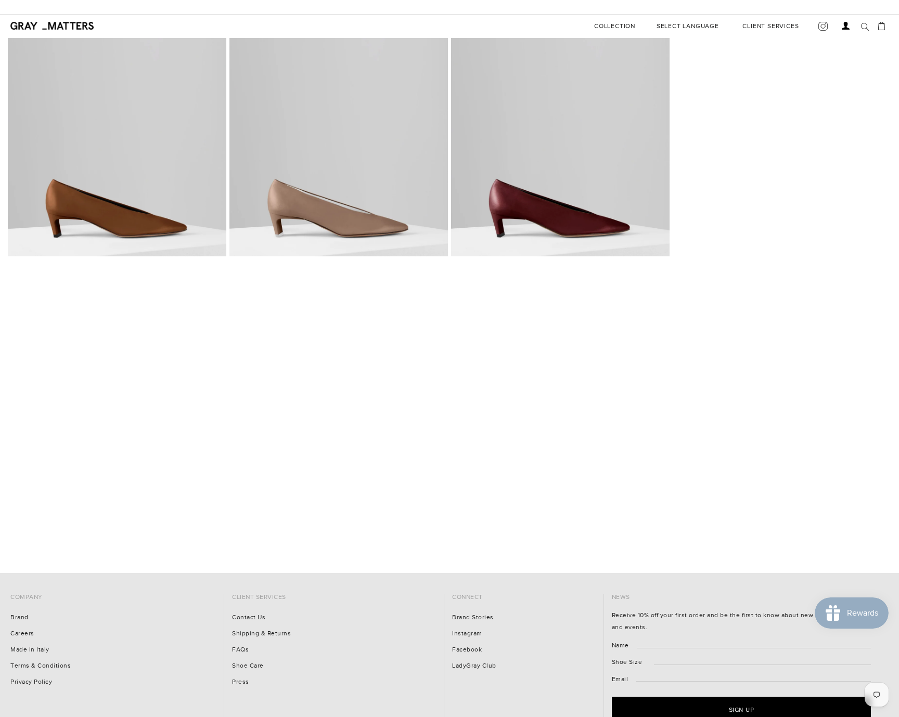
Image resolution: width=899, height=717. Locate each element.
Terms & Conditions (40, 665)
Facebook (467, 649)
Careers (22, 633)
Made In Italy (29, 649)
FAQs (240, 649)
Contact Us (248, 617)
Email (620, 679)
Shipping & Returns (261, 633)
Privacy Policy (31, 682)
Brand (19, 617)
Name (620, 645)
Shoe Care (248, 665)
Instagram (467, 633)
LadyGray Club (474, 665)
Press (240, 682)
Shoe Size (627, 662)
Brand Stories (473, 617)
